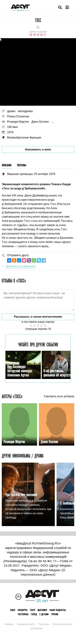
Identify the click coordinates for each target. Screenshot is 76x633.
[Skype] (39, 260)
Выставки (42, 610)
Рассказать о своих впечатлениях (38, 316)
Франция (35, 137)
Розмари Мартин (18, 121)
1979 (10, 132)
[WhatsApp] (34, 260)
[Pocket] (24, 260)
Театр (32, 610)
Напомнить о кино (38, 149)
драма (11, 111)
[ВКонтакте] (9, 260)
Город (34, 614)
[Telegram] (44, 260)
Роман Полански (18, 116)
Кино (12, 610)
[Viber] (29, 260)
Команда (9, 624)
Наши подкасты (57, 610)
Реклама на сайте (26, 624)
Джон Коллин (40, 121)
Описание (6, 165)
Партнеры (44, 624)
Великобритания (18, 137)
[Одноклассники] (14, 260)
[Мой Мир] (19, 260)
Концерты (22, 610)
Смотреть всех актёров (59, 396)
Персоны (21, 165)
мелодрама (25, 111)
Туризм (54, 614)
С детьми (44, 614)
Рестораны (23, 614)
